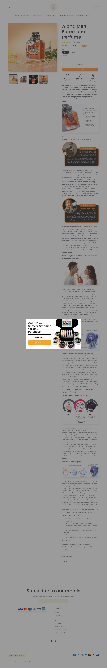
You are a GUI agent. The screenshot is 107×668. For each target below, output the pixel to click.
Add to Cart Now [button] (39, 342)
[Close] (79, 321)
